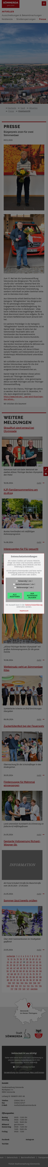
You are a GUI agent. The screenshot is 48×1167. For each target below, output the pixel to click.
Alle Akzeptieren (15, 595)
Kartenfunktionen (22, 584)
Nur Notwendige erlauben (32, 595)
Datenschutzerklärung (33, 605)
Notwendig (22, 581)
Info (29, 581)
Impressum (24, 611)
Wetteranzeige (22, 587)
